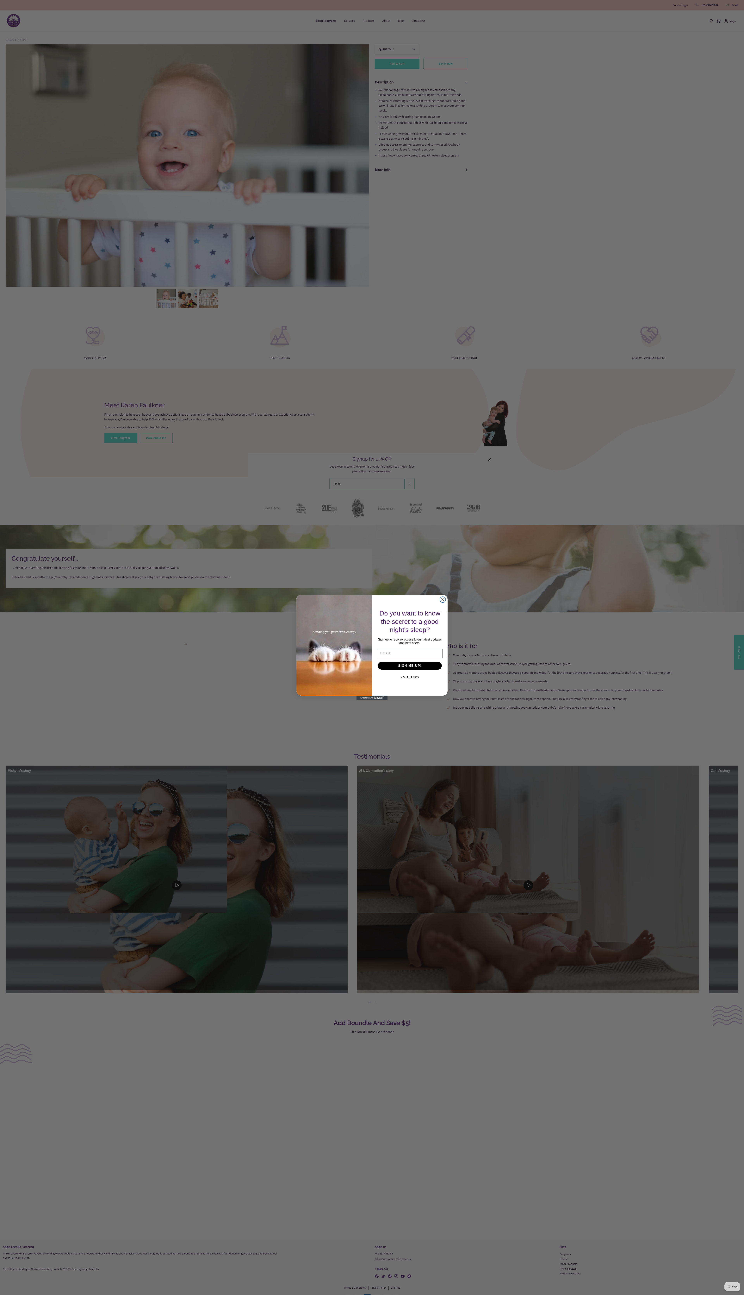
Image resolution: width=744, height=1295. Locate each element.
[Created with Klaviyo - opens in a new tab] (372, 698)
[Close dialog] (443, 600)
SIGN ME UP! (410, 665)
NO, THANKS (410, 677)
